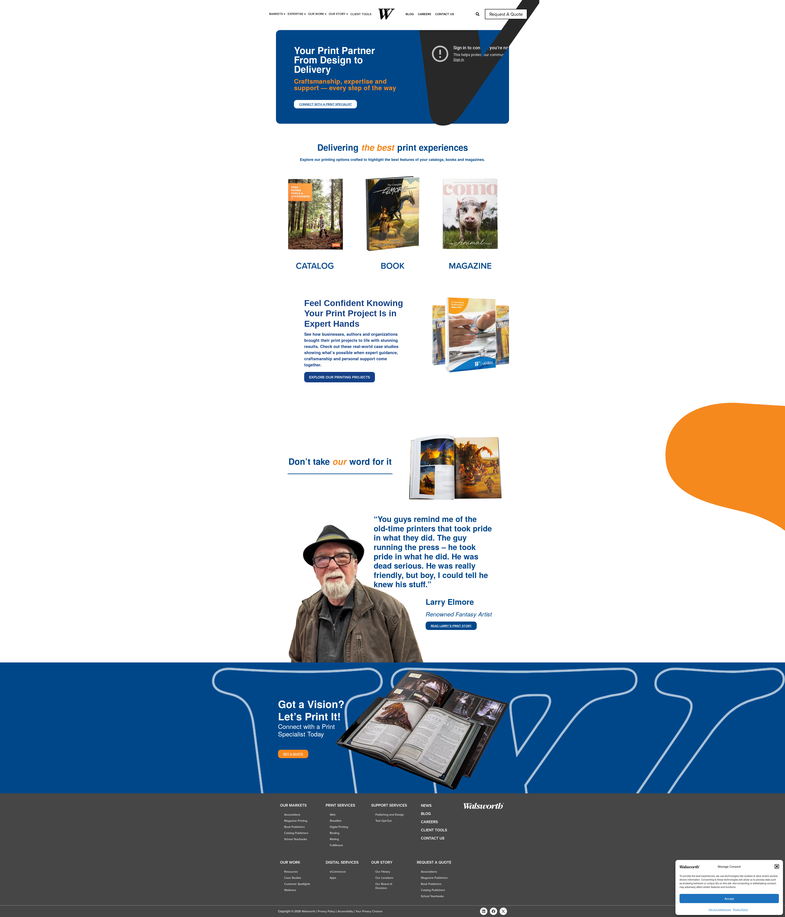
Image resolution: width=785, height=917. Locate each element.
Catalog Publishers (296, 833)
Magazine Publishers (434, 878)
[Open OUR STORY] (347, 14)
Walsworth (308, 911)
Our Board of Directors (383, 886)
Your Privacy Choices (368, 911)
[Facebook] (493, 911)
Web (332, 815)
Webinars (290, 890)
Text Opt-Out (383, 821)
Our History (382, 872)
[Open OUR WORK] (325, 14)
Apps (333, 878)
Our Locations (384, 878)
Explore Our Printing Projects (339, 377)
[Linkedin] (483, 911)
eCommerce (338, 872)
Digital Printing (339, 827)
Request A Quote (506, 14)
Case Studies (292, 878)
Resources (291, 872)
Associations (292, 815)
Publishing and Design (389, 815)
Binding (334, 833)
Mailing (334, 839)
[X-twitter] (503, 911)
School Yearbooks (295, 839)
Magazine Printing (295, 821)
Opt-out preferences (720, 909)
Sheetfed (335, 821)
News (426, 805)
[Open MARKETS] (284, 14)
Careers (424, 14)
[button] (777, 866)
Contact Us (444, 14)
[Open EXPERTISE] (304, 14)
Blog (410, 14)
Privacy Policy (740, 909)
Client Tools (434, 830)
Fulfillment (336, 845)
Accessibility (345, 911)
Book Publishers (294, 827)
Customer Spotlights (297, 884)
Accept (729, 898)
